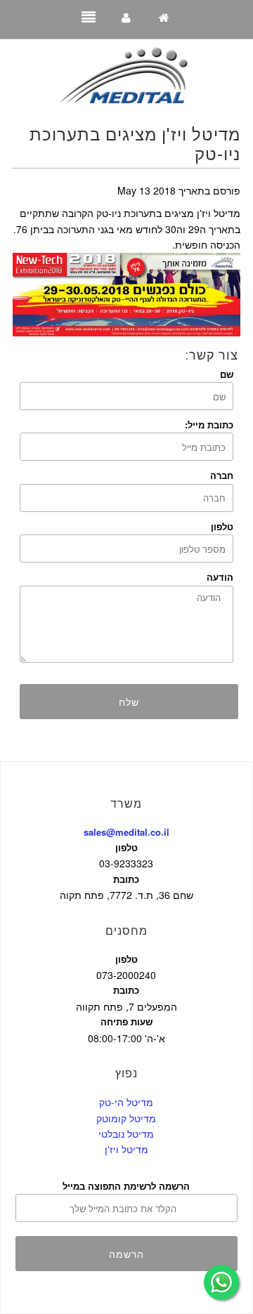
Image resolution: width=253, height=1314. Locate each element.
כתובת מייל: (209, 424)
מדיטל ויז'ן (126, 1149)
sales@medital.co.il (126, 832)
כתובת (126, 879)
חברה (221, 475)
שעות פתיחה (126, 1021)
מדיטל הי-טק (126, 1102)
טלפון (222, 526)
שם (226, 374)
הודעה (220, 577)
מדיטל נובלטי (126, 1133)
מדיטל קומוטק (126, 1118)
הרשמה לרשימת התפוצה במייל (126, 1186)
